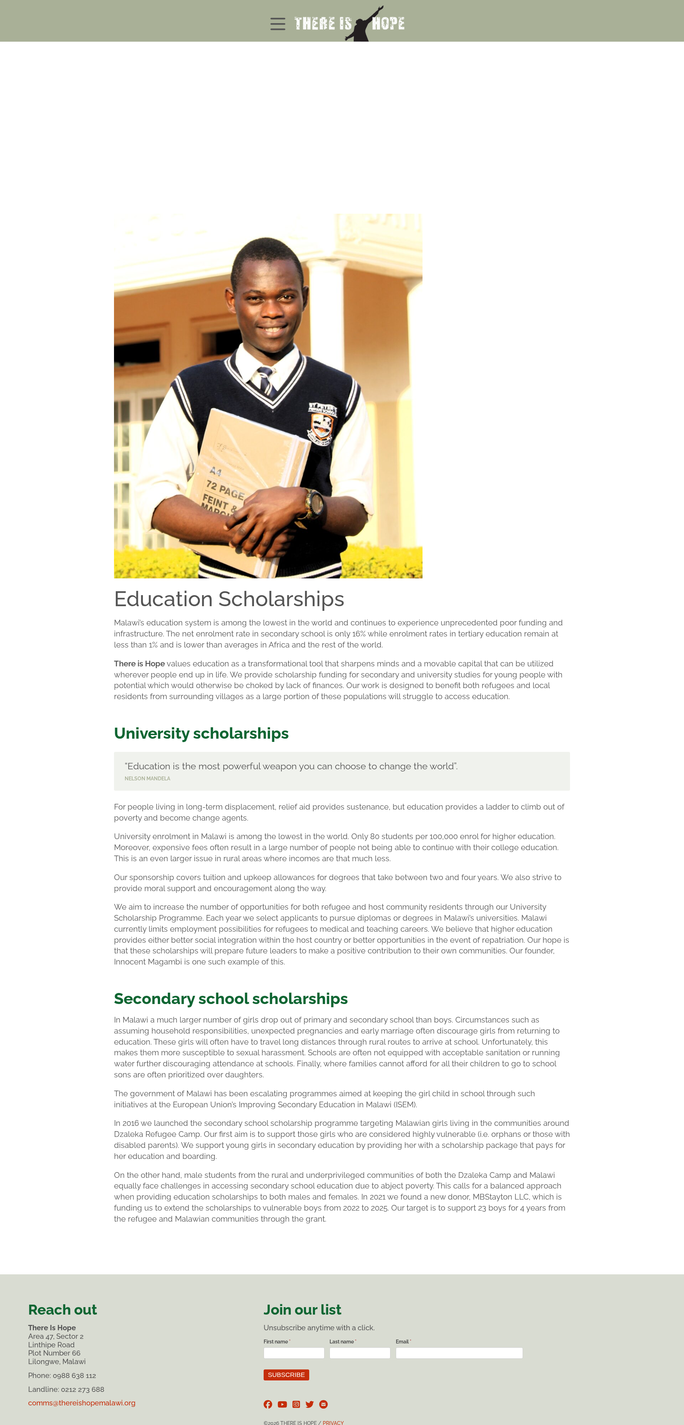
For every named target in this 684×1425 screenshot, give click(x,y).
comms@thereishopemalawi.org (81, 1403)
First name (277, 1342)
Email (403, 1342)
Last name (343, 1342)
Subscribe (286, 1374)
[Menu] (342, 21)
